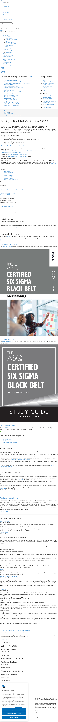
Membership (5, 35)
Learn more (20, 479)
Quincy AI (7, 12)
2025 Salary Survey (47, 103)
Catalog (3, 68)
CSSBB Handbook (7, 339)
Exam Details (7, 174)
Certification (5, 49)
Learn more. (53, 163)
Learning (5, 41)
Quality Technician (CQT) (9, 96)
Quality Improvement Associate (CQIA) (12, 91)
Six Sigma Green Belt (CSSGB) (11, 101)
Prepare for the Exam (9, 172)
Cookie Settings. (18, 707)
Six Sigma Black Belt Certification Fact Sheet (17, 156)
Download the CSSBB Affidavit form (8, 195)
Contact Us (6, 6)
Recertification (9, 52)
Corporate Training (10, 42)
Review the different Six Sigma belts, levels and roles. (13, 146)
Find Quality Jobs (7, 62)
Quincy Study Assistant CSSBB (10, 442)
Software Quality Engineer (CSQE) (11, 103)
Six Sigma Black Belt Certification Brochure (17, 154)
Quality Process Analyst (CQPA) (11, 95)
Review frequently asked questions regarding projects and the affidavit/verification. (20, 151)
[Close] (26, 685)
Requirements (7, 171)
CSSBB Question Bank (8, 244)
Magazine (9, 59)
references (9, 236)
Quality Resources (7, 53)
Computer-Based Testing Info (49, 101)
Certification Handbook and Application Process (49, 96)
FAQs (44, 89)
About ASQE (8, 65)
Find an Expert (9, 48)
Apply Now (3, 188)
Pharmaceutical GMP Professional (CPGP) (13, 87)
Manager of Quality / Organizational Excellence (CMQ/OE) (17, 83)
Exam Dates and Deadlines (49, 83)
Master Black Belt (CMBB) (9, 84)
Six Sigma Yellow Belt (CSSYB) (11, 102)
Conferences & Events (8, 55)
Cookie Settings (14, 717)
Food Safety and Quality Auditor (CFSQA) (13, 82)
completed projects (15, 227)
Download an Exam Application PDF (8, 193)
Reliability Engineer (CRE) (9, 98)
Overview (3, 67)
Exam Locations (46, 84)
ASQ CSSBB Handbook (7, 341)
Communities (6, 58)
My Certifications (47, 107)
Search (2, 27)
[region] (14, 702)
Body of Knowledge (8, 175)
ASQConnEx (5, 46)
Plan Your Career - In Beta (11, 39)
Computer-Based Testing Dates (11, 179)
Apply (2, 70)
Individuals (8, 36)
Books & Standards (7, 56)
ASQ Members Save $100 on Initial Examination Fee (12, 190)
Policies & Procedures (9, 177)
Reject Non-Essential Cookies (14, 713)
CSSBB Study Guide (7, 425)
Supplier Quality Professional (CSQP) (12, 105)
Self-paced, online (7, 439)
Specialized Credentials (11, 43)
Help (44, 90)
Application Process (8, 178)
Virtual (4, 440)
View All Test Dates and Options (7, 206)
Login (4, 3)
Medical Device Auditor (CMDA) (11, 86)
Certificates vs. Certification (49, 104)
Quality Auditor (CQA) (9, 89)
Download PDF (4, 512)
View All (31, 76)
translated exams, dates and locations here (20, 459)
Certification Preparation (11, 51)
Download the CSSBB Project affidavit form (11, 152)
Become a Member (8, 9)
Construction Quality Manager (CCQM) (12, 80)
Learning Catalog (9, 45)
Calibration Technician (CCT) (10, 79)
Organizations (9, 38)
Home (4, 34)
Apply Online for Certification (49, 82)
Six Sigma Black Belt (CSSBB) (10, 99)
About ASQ (5, 63)
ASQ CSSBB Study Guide (7, 428)
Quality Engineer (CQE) (9, 90)
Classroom (5, 438)
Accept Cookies (14, 710)
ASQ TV (4, 60)
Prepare (3, 71)
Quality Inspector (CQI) (9, 94)
